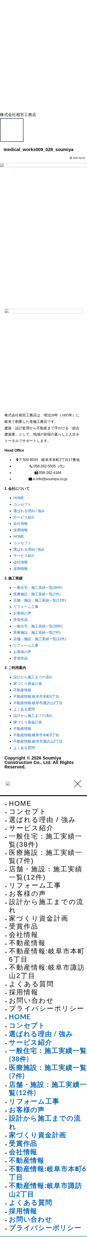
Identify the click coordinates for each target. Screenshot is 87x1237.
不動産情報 (22, 690)
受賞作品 (20, 620)
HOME (18, 498)
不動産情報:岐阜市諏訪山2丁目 (38, 703)
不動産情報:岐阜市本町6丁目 (36, 696)
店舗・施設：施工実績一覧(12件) (39, 600)
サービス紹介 (24, 517)
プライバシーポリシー (46, 1008)
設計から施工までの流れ (33, 677)
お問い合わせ (31, 1000)
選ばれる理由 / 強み (29, 511)
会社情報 (20, 523)
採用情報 (20, 530)
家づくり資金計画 (27, 683)
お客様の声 (22, 613)
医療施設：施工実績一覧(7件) (36, 594)
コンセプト (22, 504)
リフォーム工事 (25, 607)
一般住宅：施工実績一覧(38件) (37, 587)
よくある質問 (24, 709)
